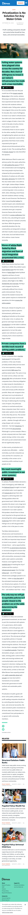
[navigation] (26, 2)
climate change (8, 152)
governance (15, 548)
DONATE (20, 3)
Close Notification (25, 908)
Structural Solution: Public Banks (13, 761)
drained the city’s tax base (10, 283)
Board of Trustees (6, 885)
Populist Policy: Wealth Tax (13, 805)
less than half (18, 578)
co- (11, 548)
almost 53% (5, 378)
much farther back (7, 270)
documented (17, 429)
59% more (14, 370)
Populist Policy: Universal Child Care (13, 845)
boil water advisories (8, 179)
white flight (16, 245)
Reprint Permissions (7, 892)
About (3, 883)
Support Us (17, 883)
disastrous (18, 426)
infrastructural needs (8, 570)
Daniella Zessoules (20, 23)
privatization (6, 324)
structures (22, 548)
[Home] (6, 5)
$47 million (16, 201)
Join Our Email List (18, 887)
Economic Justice (6, 732)
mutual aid (8, 493)
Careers (4, 889)
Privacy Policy (5, 891)
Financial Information (19, 885)
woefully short (6, 564)
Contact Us (4, 896)
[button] (3, 726)
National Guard (9, 487)
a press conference (16, 215)
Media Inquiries (5, 900)
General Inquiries (6, 898)
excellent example (11, 650)
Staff (3, 887)
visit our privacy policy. (7, 912)
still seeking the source (11, 165)
